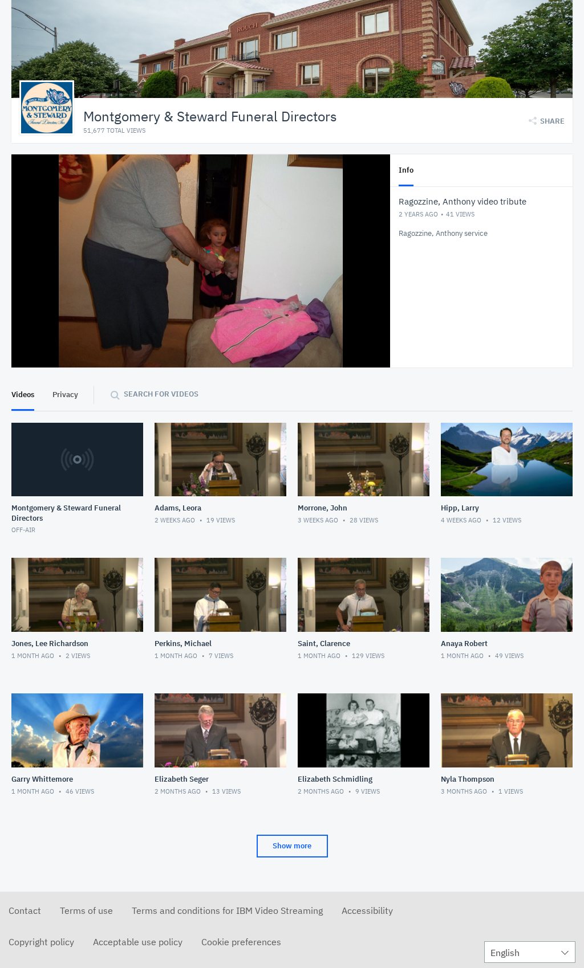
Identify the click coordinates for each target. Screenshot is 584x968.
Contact (25, 910)
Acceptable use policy (137, 941)
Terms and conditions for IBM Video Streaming (227, 910)
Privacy (65, 394)
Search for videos (161, 394)
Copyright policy (41, 941)
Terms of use (86, 910)
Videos (22, 394)
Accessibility (367, 910)
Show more (292, 846)
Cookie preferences (241, 941)
